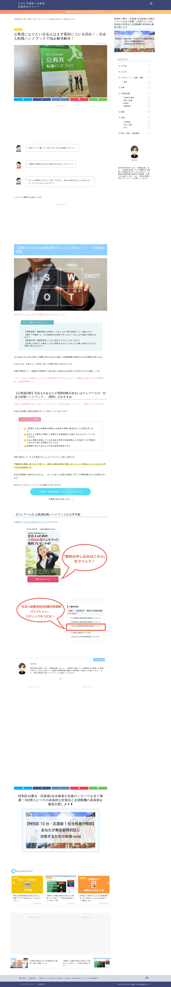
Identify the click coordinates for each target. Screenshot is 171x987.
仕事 (135, 87)
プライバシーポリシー (28, 984)
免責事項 (41, 984)
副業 (135, 112)
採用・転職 (137, 100)
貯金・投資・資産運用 (135, 133)
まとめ (135, 72)
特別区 (136, 103)
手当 (137, 128)
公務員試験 (18, 29)
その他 (135, 66)
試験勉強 (137, 106)
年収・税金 (137, 125)
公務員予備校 (137, 97)
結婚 (136, 82)
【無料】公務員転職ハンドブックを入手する (60, 492)
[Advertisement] (60, 124)
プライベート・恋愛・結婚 (135, 78)
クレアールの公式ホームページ (33, 522)
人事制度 (137, 122)
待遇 (135, 118)
